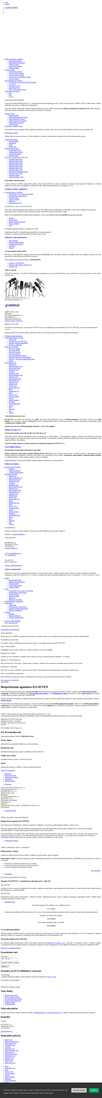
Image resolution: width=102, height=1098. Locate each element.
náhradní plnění (39, 1012)
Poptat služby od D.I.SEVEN (10, 629)
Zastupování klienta (15, 154)
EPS (10, 95)
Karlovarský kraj (14, 388)
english (7, 4)
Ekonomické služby (15, 150)
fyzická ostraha (6, 700)
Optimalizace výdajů (11, 133)
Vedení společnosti (15, 616)
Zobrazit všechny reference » (14, 321)
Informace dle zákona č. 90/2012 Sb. (20, 265)
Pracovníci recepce (15, 352)
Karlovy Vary (13, 395)
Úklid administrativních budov (18, 117)
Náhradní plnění (13, 336)
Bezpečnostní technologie (17, 582)
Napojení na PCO (14, 88)
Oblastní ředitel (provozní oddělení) (20, 357)
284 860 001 (12, 555)
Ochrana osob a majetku (16, 75)
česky (6, 2)
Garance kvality (14, 594)
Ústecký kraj (13, 386)
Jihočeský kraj (13, 377)
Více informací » (96, 870)
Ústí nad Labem (14, 396)
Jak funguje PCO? (14, 86)
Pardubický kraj (14, 373)
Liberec (11, 398)
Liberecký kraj (13, 382)
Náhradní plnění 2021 (16, 168)
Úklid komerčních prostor (17, 119)
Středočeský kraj (14, 380)
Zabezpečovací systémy (12, 91)
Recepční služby (14, 79)
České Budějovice (14, 404)
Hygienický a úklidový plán (13, 126)
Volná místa (14, 338)
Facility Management (15, 585)
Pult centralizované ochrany (13, 80)
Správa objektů (13, 141)
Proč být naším (13, 621)
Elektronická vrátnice (15, 72)
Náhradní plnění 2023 (16, 164)
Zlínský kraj (12, 364)
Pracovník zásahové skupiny (18, 355)
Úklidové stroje (13, 124)
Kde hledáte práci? (11, 363)
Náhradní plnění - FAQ (16, 177)
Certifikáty (12, 246)
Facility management (11, 139)
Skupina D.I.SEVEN (11, 8)
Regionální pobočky (11, 474)
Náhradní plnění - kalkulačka (14, 601)
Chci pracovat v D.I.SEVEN (10, 680)
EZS (10, 93)
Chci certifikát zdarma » (13, 447)
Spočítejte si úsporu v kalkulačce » (16, 189)
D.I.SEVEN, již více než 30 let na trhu (21, 591)
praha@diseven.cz (15, 553)
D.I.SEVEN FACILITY (53, 1012)
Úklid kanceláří (13, 115)
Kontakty (13, 467)
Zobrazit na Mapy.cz (11, 548)
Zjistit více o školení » (12, 464)
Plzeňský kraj (13, 384)
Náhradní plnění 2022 (16, 166)
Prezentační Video (10, 775)
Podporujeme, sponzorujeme (18, 592)
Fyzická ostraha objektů (16, 73)
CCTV (11, 96)
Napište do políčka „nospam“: (10, 962)
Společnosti (8, 779)
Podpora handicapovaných (17, 222)
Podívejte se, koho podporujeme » (16, 237)
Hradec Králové (14, 400)
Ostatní (11, 361)
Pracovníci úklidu (14, 350)
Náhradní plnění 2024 (16, 163)
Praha (10, 389)
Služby (14, 59)
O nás (13, 192)
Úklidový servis (10, 114)
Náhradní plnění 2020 (16, 170)
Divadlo (11, 218)
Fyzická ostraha (10, 70)
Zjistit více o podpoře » (8, 770)
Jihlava (11, 405)
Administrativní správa (16, 152)
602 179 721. (52, 977)
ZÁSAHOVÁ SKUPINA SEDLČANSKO (22, 82)
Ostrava (11, 413)
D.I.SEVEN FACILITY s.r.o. (55, 943)
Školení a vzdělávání (15, 610)
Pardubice (12, 402)
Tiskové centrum (14, 596)
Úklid (10, 145)
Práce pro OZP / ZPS (15, 173)
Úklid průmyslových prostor (17, 121)
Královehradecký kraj (15, 375)
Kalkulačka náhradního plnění (18, 172)
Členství (11, 248)
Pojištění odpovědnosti (16, 244)
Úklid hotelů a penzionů (16, 122)
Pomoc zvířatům (14, 223)
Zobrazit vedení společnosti (13, 565)
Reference (12, 598)
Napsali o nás (13, 266)
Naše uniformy (13, 241)
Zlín (10, 411)
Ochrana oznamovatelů (16, 617)
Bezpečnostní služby (15, 580)
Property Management (12, 148)
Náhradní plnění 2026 (16, 159)
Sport (10, 225)
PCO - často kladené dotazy (17, 89)
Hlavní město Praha (15, 379)
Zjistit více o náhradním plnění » (11, 948)
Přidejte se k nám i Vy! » (13, 430)
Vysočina (12, 372)
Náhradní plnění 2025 (16, 161)
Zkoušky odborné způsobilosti (18, 608)
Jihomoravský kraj (14, 368)
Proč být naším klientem (16, 242)
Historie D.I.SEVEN (15, 600)
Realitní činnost (14, 156)
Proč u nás (11, 623)
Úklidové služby (14, 584)
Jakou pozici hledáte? (11, 347)
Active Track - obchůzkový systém (20, 77)
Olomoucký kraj (14, 370)
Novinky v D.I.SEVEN (16, 263)
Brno (10, 407)
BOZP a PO (12, 147)
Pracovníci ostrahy (14, 348)
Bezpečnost (12, 143)
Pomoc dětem (13, 220)
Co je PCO (12, 84)
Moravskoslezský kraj (16, 366)
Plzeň (10, 393)
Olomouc (12, 409)
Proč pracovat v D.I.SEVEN (18, 607)
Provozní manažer (14, 354)
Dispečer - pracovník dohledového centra (22, 359)
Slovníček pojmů (14, 175)
